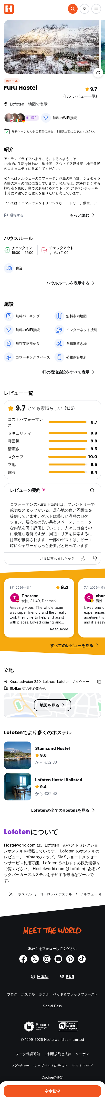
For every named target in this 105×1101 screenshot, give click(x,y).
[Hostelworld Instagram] (47, 959)
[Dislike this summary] (95, 558)
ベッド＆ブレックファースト (75, 994)
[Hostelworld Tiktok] (82, 959)
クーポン (82, 1054)
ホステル (12, 81)
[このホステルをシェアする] (98, 73)
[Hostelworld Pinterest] (70, 959)
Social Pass (52, 1006)
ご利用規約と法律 (58, 1054)
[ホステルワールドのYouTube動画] (58, 959)
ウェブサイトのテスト (50, 1065)
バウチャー (21, 1065)
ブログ (12, 994)
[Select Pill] (73, 9)
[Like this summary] (83, 558)
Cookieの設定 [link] (53, 1077)
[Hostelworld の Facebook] (23, 959)
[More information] (92, 490)
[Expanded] (11, 894)
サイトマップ (82, 1065)
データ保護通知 (28, 1054)
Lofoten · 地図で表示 (29, 104)
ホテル (44, 994)
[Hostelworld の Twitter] (35, 959)
